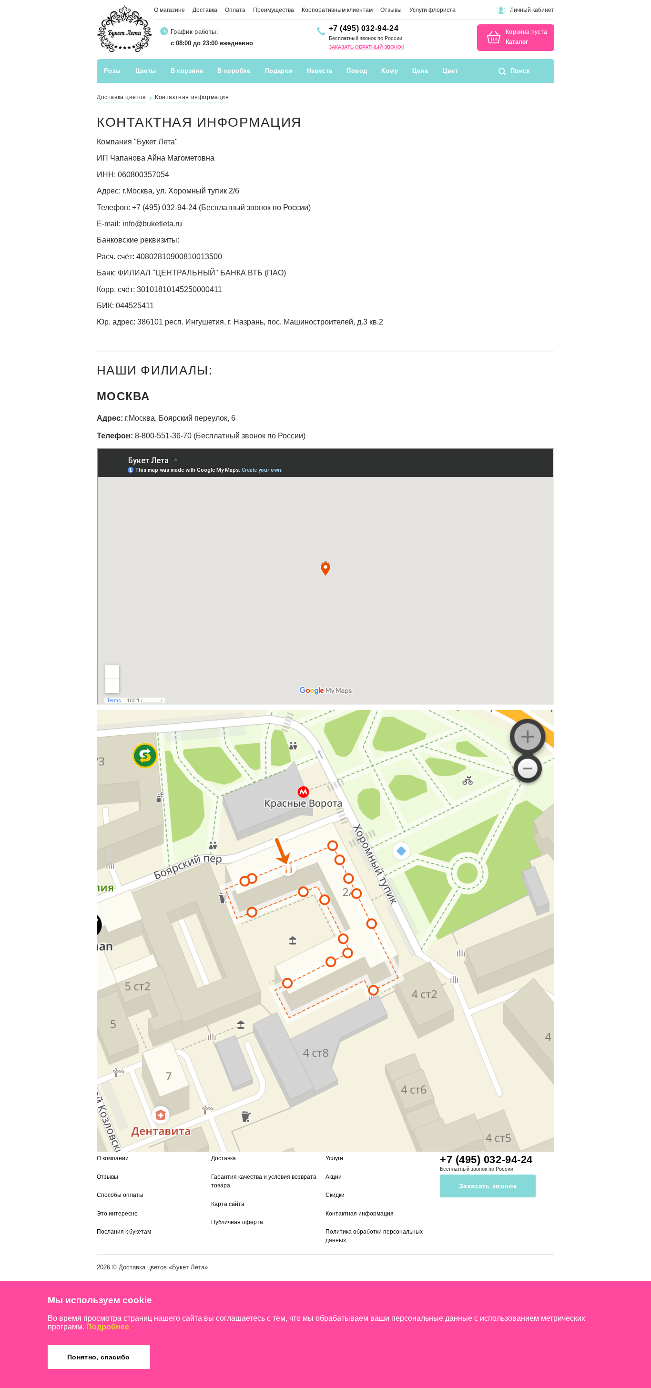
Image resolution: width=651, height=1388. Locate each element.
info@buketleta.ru (152, 224)
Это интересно (117, 1213)
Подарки (279, 70)
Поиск (520, 70)
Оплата (235, 10)
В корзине (187, 70)
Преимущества (273, 10)
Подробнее (107, 1327)
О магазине (169, 10)
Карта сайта (227, 1204)
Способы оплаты (120, 1195)
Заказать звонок (488, 1186)
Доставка (205, 10)
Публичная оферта (237, 1222)
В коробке (234, 70)
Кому (389, 70)
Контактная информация (360, 1213)
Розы (112, 70)
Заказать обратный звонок (366, 47)
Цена (420, 70)
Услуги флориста (432, 10)
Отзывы (391, 10)
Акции (334, 1177)
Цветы (145, 70)
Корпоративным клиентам (337, 10)
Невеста (320, 70)
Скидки (335, 1195)
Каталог (517, 42)
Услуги (334, 1158)
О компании (113, 1158)
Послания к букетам (124, 1231)
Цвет (450, 70)
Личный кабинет (532, 10)
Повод (356, 70)
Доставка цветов (143, 1267)
